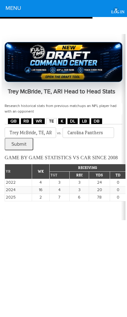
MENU (61, 9)
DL (72, 121)
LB (84, 121)
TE (51, 121)
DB (97, 121)
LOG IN (118, 12)
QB (13, 121)
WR (39, 121)
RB (26, 121)
